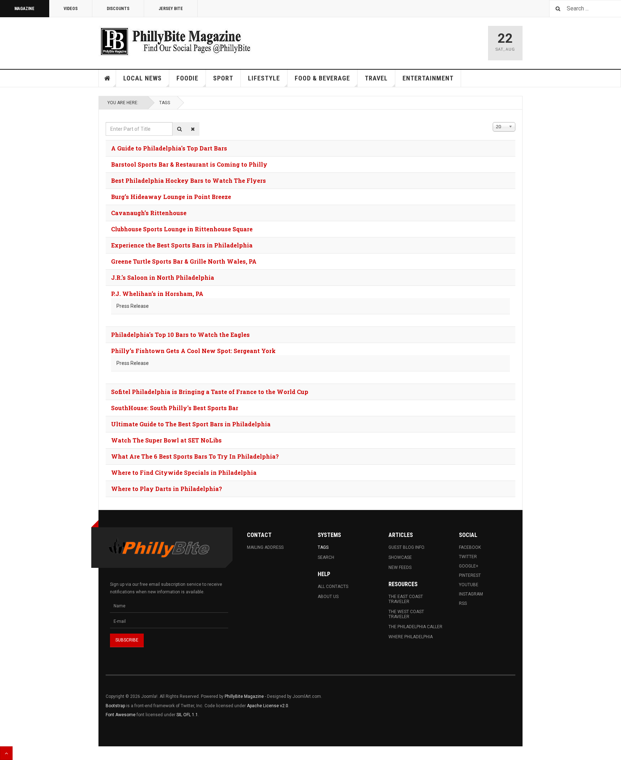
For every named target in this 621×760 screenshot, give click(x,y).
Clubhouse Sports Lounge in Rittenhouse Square (182, 229)
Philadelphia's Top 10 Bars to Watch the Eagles (180, 334)
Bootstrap (115, 705)
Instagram (471, 594)
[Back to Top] (6, 753)
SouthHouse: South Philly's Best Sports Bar (174, 408)
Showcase (400, 557)
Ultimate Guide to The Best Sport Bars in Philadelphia (191, 424)
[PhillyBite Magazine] (175, 41)
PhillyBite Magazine (244, 696)
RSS (463, 603)
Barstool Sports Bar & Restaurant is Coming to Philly (189, 164)
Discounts (118, 8)
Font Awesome (120, 714)
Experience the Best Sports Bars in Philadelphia (182, 245)
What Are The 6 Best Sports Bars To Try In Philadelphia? (195, 456)
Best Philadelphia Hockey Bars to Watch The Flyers (188, 180)
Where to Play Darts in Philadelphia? (166, 488)
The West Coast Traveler (406, 614)
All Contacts (333, 586)
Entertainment (428, 78)
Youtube (468, 584)
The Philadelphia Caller (415, 626)
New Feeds (399, 567)
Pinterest (470, 575)
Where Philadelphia (410, 636)
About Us (328, 596)
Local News (142, 78)
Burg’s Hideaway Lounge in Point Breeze (171, 196)
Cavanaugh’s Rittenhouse (149, 213)
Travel (376, 78)
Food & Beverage (322, 78)
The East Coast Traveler (405, 599)
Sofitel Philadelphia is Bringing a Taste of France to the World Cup (209, 391)
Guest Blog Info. (406, 547)
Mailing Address (265, 547)
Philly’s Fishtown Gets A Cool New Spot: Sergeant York (193, 350)
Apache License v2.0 (267, 705)
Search (326, 557)
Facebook (470, 547)
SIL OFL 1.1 (187, 714)
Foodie (187, 78)
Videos (71, 8)
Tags (164, 102)
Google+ (468, 566)
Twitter (468, 556)
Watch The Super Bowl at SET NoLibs (166, 440)
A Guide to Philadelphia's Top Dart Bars (169, 148)
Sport (223, 78)
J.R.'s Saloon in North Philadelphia (162, 277)
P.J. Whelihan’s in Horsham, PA (157, 293)
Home (107, 78)
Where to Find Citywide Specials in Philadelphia (184, 472)
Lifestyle (264, 78)
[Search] (179, 129)
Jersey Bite (170, 8)
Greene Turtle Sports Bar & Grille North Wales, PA (184, 261)
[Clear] (192, 129)
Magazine (24, 8)
